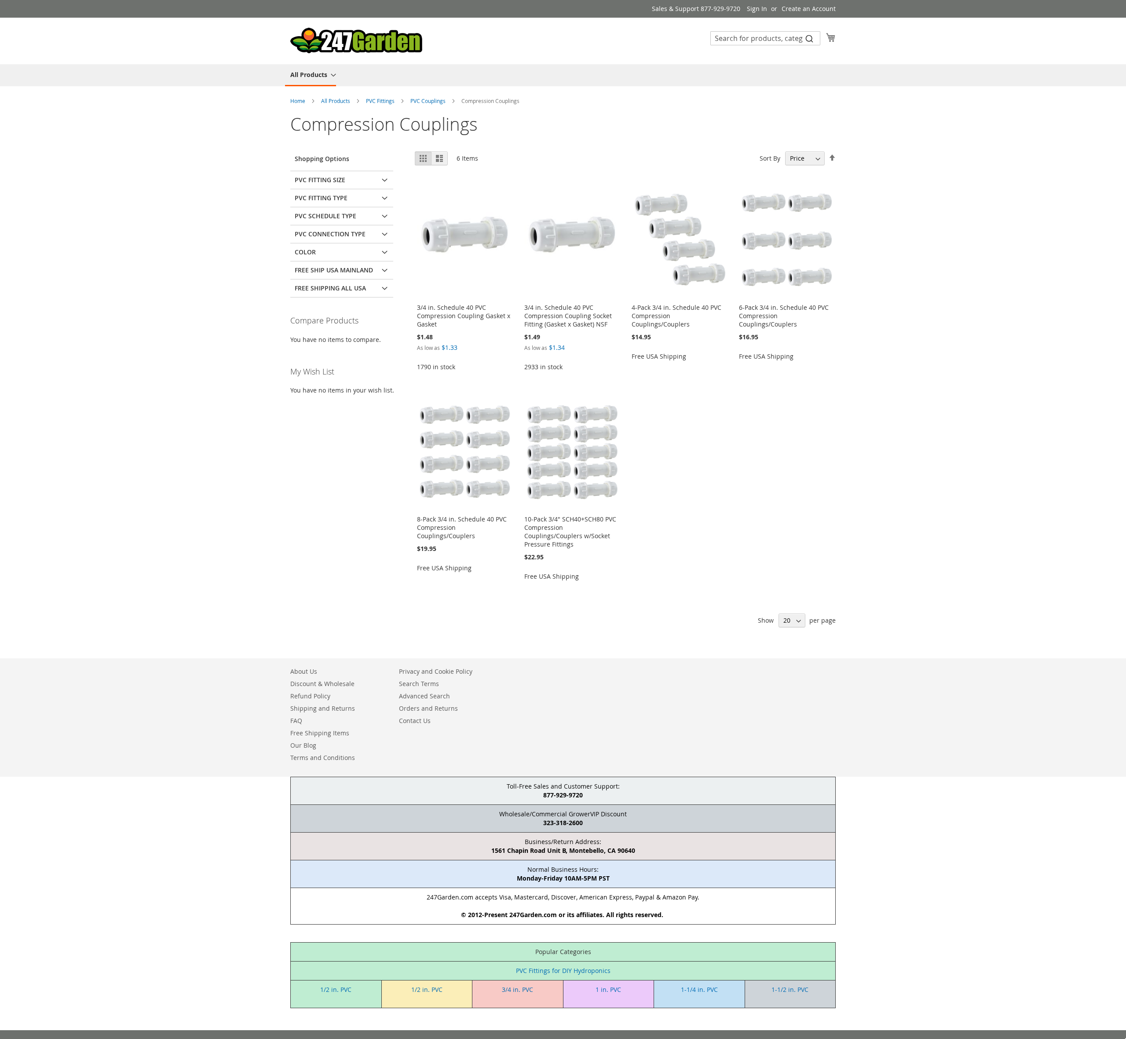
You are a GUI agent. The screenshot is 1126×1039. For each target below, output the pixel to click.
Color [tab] (305, 252)
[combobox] (765, 38)
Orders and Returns (428, 708)
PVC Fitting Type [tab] (321, 198)
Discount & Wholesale (322, 683)
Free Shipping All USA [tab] (330, 288)
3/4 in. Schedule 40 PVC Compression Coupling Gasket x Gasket (463, 315)
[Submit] (809, 38)
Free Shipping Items (319, 733)
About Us (303, 671)
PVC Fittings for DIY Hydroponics (563, 970)
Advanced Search (424, 696)
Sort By (770, 158)
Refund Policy (310, 696)
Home (298, 100)
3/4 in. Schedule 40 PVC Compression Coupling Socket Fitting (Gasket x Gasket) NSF (568, 315)
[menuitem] (310, 75)
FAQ (296, 720)
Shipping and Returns (322, 708)
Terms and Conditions (322, 757)
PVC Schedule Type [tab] (325, 216)
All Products (336, 100)
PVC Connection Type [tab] (330, 234)
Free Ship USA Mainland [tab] (334, 270)
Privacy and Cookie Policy (435, 671)
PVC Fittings (381, 100)
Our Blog (303, 745)
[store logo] (356, 40)
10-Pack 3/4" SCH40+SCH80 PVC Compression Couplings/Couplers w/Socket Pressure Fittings (570, 531)
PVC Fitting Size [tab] (320, 180)
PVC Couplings (428, 100)
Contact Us (415, 720)
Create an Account (809, 8)
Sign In (757, 8)
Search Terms (419, 683)
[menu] (563, 75)
